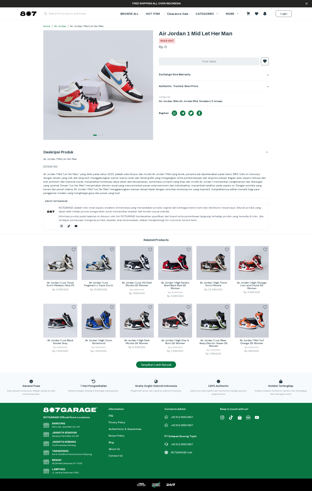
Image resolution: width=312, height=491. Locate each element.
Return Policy (116, 435)
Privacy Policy (117, 422)
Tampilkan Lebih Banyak (156, 365)
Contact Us (116, 455)
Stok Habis (209, 61)
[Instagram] (61, 226)
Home (46, 26)
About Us (114, 449)
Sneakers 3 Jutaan (210, 101)
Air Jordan (60, 26)
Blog (111, 442)
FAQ (111, 415)
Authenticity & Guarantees (125, 429)
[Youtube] (76, 226)
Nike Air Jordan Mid (185, 101)
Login (283, 14)
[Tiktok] (69, 226)
